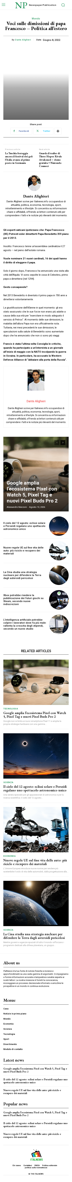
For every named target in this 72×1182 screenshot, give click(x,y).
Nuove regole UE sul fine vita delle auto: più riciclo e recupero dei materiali (23, 550)
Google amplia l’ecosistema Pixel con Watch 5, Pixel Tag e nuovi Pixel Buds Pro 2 (32, 492)
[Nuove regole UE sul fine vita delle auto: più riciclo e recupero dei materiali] (59, 550)
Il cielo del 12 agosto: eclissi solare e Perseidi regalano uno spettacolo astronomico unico (24, 526)
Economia (9, 856)
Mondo (36, 18)
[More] (57, 131)
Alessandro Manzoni (17, 507)
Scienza (8, 782)
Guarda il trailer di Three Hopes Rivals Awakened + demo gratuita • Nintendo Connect (50, 160)
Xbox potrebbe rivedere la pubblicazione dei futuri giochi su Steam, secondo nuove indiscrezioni (23, 600)
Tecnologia (10, 709)
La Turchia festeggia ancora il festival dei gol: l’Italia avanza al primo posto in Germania (19, 158)
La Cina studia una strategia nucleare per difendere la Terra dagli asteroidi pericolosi (22, 575)
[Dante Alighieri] (36, 183)
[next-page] (62, 442)
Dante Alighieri (23, 39)
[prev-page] (56, 442)
